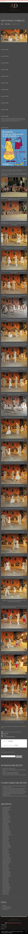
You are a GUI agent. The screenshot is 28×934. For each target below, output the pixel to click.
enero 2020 (5, 856)
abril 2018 (5, 881)
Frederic (5, 735)
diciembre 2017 (6, 886)
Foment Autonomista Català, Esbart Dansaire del (14, 789)
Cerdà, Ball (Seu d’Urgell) (8, 795)
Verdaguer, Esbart (6, 794)
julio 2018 (5, 878)
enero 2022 (5, 829)
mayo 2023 (5, 819)
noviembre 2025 (6, 807)
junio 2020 (5, 850)
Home (2, 24)
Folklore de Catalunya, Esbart (21, 795)
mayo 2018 (5, 880)
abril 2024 (5, 813)
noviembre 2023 (6, 817)
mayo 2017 (5, 894)
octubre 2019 (5, 860)
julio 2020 (5, 849)
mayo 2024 (5, 812)
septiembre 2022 (6, 822)
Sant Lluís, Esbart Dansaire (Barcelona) (11, 772)
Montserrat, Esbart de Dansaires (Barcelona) (12, 786)
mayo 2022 (5, 825)
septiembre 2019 (6, 861)
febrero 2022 (5, 828)
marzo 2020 (5, 854)
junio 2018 (5, 879)
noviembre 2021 (6, 832)
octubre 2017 (5, 889)
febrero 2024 (5, 815)
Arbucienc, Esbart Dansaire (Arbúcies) (10, 773)
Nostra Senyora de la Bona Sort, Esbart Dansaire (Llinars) (15, 774)
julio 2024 (5, 810)
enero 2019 (5, 870)
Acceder (4, 905)
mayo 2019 (5, 865)
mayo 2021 (5, 839)
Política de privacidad (14, 920)
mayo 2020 (5, 851)
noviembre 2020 (6, 846)
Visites (3, 925)
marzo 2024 (5, 814)
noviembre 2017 (6, 887)
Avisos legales (14, 919)
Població (20, 732)
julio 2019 (5, 864)
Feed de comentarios (7, 907)
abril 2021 (5, 840)
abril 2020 (5, 853)
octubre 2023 (5, 818)
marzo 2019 (5, 868)
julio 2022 (5, 823)
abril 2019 (5, 866)
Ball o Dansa (7, 24)
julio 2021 (5, 837)
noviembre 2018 (6, 873)
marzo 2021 (5, 842)
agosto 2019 (5, 863)
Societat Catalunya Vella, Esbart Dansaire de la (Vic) (14, 792)
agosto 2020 (5, 848)
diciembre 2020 (6, 845)
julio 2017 (5, 891)
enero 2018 (5, 885)
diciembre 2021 (6, 830)
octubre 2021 (5, 833)
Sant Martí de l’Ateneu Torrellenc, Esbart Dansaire (13, 793)
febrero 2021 (5, 843)
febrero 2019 (5, 869)
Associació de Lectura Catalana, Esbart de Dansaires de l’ (14, 788)
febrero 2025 (5, 808)
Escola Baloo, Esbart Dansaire (9, 768)
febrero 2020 (5, 855)
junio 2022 (5, 824)
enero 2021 (5, 844)
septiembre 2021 (6, 834)
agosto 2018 (5, 876)
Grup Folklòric (15, 732)
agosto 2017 (5, 890)
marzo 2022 (5, 827)
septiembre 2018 (6, 875)
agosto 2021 (5, 835)
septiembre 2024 (6, 809)
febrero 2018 (5, 884)
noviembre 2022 (6, 820)
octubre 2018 (5, 874)
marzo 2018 (5, 883)
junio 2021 (5, 838)
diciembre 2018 (6, 871)
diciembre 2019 (6, 858)
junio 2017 (5, 892)
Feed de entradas (6, 906)
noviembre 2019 (6, 859)
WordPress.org (6, 909)
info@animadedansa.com (14, 923)
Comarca (10, 732)
